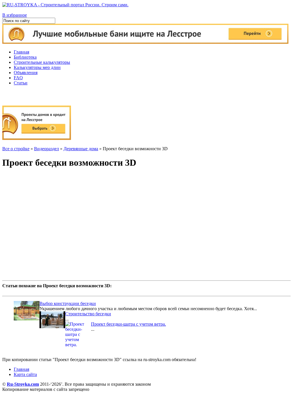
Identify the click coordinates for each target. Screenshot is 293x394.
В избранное (14, 15)
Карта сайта (25, 374)
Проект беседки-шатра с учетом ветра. (128, 324)
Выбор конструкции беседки (67, 303)
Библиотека (25, 57)
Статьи (20, 82)
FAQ (18, 77)
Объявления (25, 72)
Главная (21, 52)
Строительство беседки (88, 313)
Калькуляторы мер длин (37, 67)
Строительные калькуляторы (42, 62)
